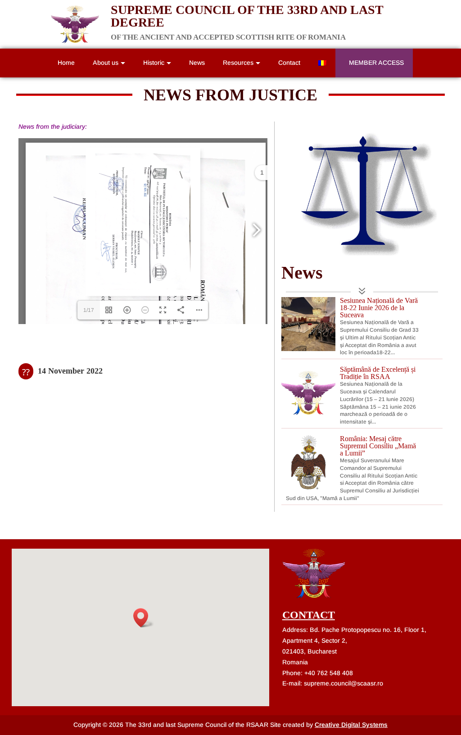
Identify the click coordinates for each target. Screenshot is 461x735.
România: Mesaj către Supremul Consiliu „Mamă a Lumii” (378, 446)
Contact (289, 62)
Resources (238, 62)
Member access (376, 62)
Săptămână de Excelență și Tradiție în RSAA (378, 372)
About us (105, 62)
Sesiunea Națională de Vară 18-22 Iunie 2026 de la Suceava (379, 308)
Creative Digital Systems (351, 724)
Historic (153, 62)
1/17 (88, 310)
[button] (144, 617)
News (197, 62)
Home (66, 62)
